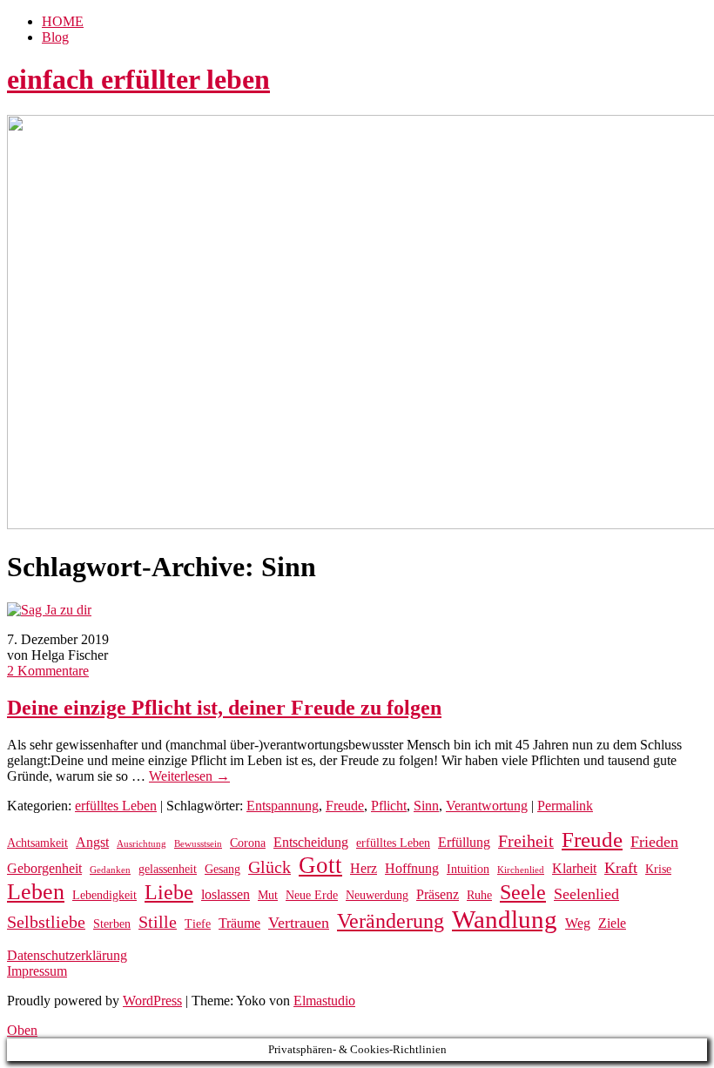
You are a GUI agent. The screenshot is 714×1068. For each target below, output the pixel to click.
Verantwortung (487, 805)
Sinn (426, 805)
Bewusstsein (198, 844)
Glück (269, 867)
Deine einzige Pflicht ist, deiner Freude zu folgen (224, 707)
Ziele (612, 923)
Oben (22, 1030)
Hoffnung (412, 868)
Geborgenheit (44, 868)
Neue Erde (312, 895)
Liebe (169, 892)
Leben (35, 891)
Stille (157, 922)
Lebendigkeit (104, 895)
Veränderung (390, 921)
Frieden (654, 841)
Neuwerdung (377, 895)
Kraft (620, 868)
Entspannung (282, 805)
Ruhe (479, 895)
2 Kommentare (48, 670)
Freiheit (526, 841)
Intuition (468, 869)
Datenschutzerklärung (67, 955)
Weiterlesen (189, 776)
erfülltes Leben (116, 805)
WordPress (152, 1000)
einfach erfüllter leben (138, 79)
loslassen (225, 894)
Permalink (565, 805)
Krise (658, 869)
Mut (268, 895)
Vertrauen (298, 922)
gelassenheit (167, 869)
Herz (363, 868)
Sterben (112, 923)
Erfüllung (464, 842)
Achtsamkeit (37, 843)
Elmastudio (324, 1000)
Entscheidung (310, 842)
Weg (577, 923)
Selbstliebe (46, 922)
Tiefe (198, 923)
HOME (63, 21)
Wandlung (504, 919)
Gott (320, 865)
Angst (92, 842)
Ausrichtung (141, 844)
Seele (523, 892)
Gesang (222, 869)
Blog (55, 37)
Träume (239, 923)
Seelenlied (586, 894)
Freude (345, 805)
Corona (248, 843)
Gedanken (110, 870)
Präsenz (437, 894)
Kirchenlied (520, 870)
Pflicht (389, 805)
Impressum (37, 971)
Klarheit (574, 868)
